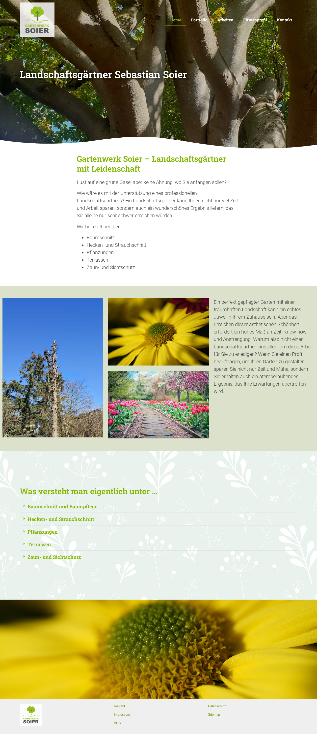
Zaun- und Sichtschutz (54, 557)
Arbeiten (225, 19)
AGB (117, 723)
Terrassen (39, 544)
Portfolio (199, 19)
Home (175, 19)
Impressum (122, 714)
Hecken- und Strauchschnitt (60, 519)
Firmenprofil (255, 19)
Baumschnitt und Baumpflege (62, 506)
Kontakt (284, 19)
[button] (158, 506)
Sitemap (214, 714)
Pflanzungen (42, 531)
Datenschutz (217, 706)
